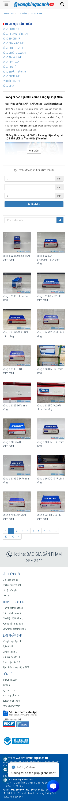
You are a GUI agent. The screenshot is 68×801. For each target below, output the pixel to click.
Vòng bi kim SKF (11, 76)
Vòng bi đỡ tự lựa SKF (14, 52)
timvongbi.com (10, 679)
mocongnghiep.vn (11, 695)
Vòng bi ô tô (9, 67)
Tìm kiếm (35, 204)
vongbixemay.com (11, 706)
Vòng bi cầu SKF (11, 29)
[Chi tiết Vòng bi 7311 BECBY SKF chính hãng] (51, 502)
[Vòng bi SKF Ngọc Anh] (34, 4)
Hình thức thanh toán (13, 608)
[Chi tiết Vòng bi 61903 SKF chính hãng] (17, 283)
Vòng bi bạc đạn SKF (13, 641)
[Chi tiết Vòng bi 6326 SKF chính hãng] (17, 392)
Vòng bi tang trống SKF (16, 34)
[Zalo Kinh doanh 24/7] (5, 761)
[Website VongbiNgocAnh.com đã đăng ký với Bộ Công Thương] (16, 740)
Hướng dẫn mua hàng (13, 623)
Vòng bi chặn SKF (12, 57)
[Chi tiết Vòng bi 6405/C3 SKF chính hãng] (51, 319)
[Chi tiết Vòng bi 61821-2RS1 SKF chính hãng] (51, 283)
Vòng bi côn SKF (11, 38)
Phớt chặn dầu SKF (12, 662)
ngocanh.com (9, 690)
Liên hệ (6, 595)
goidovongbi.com (11, 700)
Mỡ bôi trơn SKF (10, 651)
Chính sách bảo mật (12, 613)
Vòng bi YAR (9, 85)
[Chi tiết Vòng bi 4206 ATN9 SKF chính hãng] (17, 502)
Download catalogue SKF (15, 628)
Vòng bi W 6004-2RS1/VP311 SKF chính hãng (48, 259)
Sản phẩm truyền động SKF (16, 667)
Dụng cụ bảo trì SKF (12, 657)
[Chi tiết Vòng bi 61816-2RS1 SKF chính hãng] (17, 319)
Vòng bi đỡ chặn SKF (14, 48)
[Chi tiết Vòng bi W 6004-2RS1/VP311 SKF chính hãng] (51, 242)
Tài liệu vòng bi (10, 590)
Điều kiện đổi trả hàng (13, 618)
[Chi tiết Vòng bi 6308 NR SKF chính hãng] (51, 428)
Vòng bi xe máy (11, 62)
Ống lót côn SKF (12, 81)
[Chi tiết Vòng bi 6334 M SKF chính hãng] (51, 355)
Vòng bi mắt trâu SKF (14, 71)
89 (6, 536)
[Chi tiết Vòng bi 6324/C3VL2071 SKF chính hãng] (51, 392)
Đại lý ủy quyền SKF (12, 585)
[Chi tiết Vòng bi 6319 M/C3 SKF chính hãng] (17, 428)
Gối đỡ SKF (8, 646)
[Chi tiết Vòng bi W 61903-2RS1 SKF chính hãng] (17, 242)
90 (13, 536)
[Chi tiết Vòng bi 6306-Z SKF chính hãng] (17, 465)
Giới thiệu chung (10, 579)
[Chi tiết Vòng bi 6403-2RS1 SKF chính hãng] (17, 355)
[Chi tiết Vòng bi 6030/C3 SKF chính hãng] (51, 465)
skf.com (6, 685)
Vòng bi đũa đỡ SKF (13, 43)
